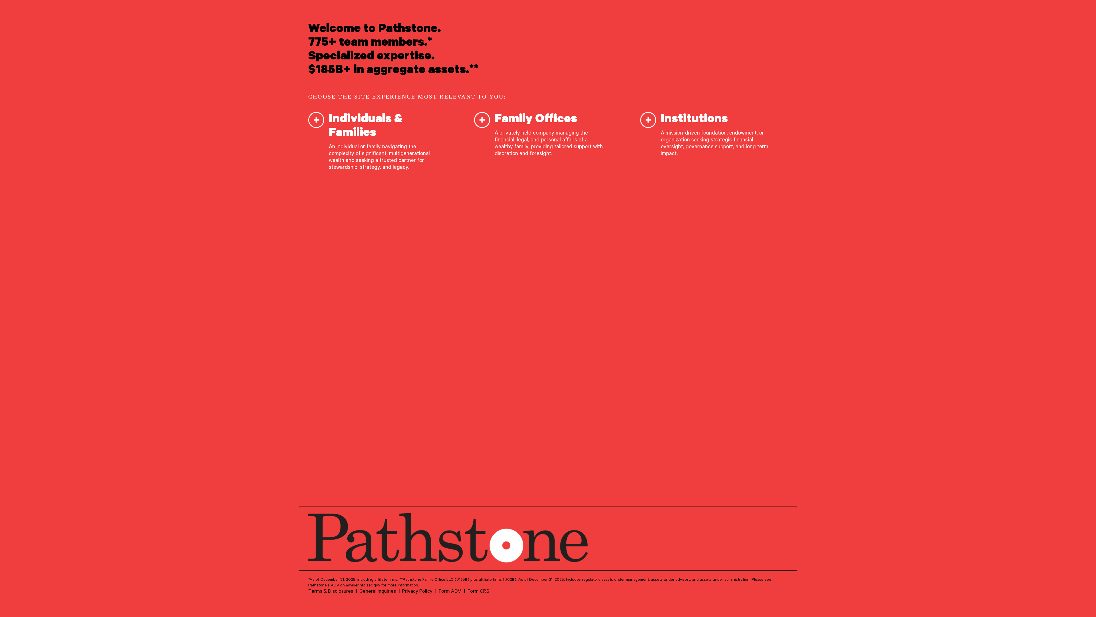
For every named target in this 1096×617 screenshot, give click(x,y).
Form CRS (478, 591)
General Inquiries (377, 591)
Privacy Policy (417, 591)
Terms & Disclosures (330, 591)
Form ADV (450, 591)
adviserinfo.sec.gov (363, 584)
